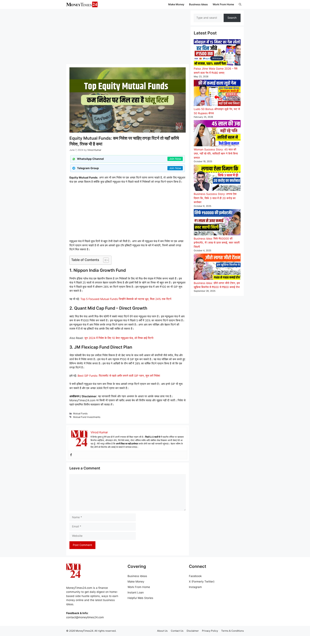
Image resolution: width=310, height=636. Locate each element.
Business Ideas (198, 4)
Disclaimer (193, 630)
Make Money (176, 4)
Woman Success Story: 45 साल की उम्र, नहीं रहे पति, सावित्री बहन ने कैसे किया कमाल (216, 153)
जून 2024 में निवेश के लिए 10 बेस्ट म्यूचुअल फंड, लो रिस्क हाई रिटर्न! (119, 338)
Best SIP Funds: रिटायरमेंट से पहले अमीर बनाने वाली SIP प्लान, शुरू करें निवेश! (119, 375)
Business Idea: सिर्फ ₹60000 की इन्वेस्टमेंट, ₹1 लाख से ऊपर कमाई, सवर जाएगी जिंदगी (217, 242)
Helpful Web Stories (140, 598)
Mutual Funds (80, 413)
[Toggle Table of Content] (104, 260)
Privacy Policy (210, 630)
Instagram (195, 587)
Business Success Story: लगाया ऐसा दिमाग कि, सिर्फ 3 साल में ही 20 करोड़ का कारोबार (215, 198)
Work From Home (223, 4)
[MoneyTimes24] (82, 4)
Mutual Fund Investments (86, 417)
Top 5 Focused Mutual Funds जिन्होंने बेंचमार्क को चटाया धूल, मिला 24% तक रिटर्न (125, 299)
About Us (162, 630)
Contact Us (177, 630)
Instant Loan (136, 592)
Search (232, 17)
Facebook (195, 576)
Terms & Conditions (232, 630)
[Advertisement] (127, 36)
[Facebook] (71, 455)
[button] (240, 4)
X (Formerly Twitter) (201, 581)
